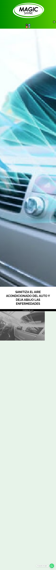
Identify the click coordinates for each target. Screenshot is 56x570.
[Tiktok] (29, 27)
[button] (54, 22)
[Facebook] (29, 25)
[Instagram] (27, 25)
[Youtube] (27, 27)
